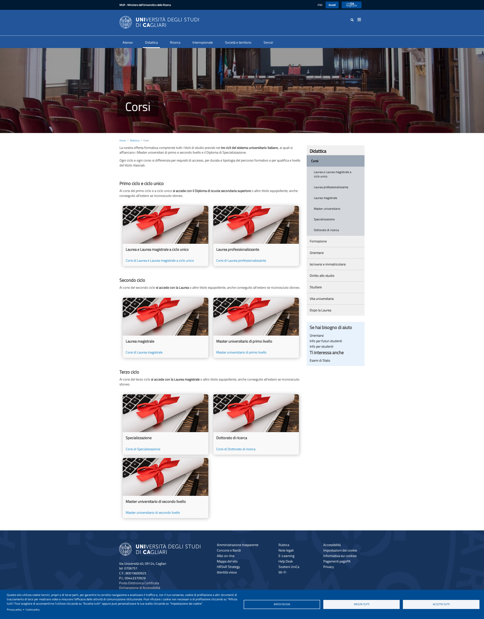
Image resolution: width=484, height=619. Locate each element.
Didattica (151, 42)
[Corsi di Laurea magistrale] (165, 328)
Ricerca (175, 42)
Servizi (268, 42)
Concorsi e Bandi (229, 550)
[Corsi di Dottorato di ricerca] (256, 424)
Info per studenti (321, 346)
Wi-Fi (282, 572)
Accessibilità (332, 544)
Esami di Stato (320, 360)
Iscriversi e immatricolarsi (328, 264)
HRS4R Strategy (228, 566)
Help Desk (285, 561)
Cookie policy (33, 609)
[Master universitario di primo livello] (256, 328)
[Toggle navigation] (360, 19)
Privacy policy (14, 609)
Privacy (328, 566)
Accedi (332, 5)
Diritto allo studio (322, 275)
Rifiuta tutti (361, 604)
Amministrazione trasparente (237, 544)
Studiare (316, 287)
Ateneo (128, 42)
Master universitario (327, 208)
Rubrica (283, 544)
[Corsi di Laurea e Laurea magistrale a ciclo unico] (165, 236)
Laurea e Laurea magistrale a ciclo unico (332, 174)
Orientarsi (317, 252)
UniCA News (351, 5)
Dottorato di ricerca (326, 230)
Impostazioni (282, 604)
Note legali (286, 550)
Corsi (314, 160)
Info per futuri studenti (326, 341)
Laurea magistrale (325, 198)
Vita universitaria (322, 298)
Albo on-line (225, 555)
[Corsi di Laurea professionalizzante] (256, 236)
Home (122, 140)
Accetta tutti (441, 604)
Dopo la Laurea (320, 310)
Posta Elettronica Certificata (139, 583)
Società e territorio (238, 42)
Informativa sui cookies (340, 555)
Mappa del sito (227, 561)
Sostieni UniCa (288, 566)
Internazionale (202, 42)
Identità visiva (227, 572)
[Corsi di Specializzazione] (165, 424)
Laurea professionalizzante (331, 187)
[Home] (159, 22)
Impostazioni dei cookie (340, 550)
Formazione (318, 241)
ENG (320, 5)
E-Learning (286, 555)
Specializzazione (324, 219)
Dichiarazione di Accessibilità (139, 587)
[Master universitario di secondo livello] (165, 488)
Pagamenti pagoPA (337, 561)
